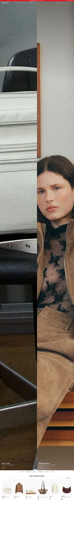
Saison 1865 (21, 471)
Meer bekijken (68, 516)
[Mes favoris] (70, 2)
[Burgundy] (61, 499)
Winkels (69, 0)
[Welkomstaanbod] (55, 235)
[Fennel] (38, 499)
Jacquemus (34, 471)
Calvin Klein (52, 471)
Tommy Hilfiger (40, 471)
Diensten (71, 0)
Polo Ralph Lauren (28, 471)
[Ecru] (49, 499)
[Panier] (72, 2)
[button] (70, 478)
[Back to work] (18, 235)
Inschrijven (41, 467)
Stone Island (47, 471)
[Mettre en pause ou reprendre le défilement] (1, 0)
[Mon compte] (69, 2)
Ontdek (3, 467)
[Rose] (50, 499)
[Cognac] (62, 499)
